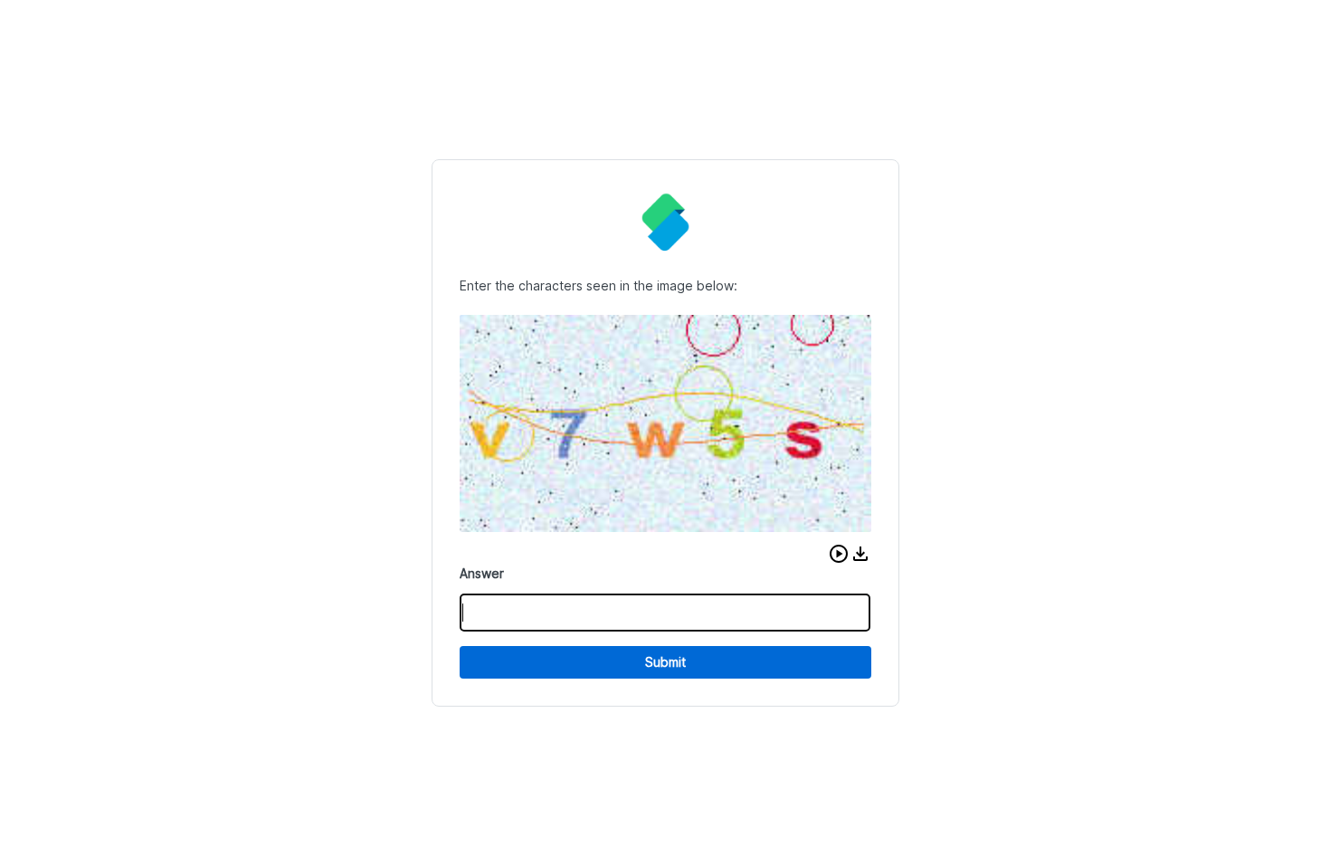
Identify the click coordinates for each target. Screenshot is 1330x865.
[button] (839, 554)
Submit (665, 662)
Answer (482, 573)
